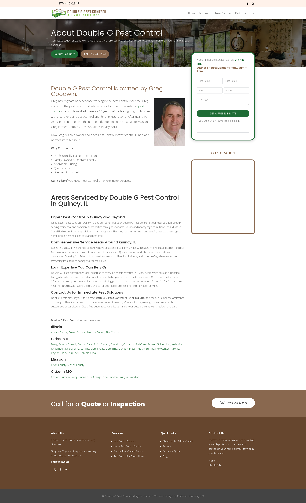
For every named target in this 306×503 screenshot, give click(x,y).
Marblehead (97, 348)
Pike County (112, 332)
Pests (238, 13)
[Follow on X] (253, 3)
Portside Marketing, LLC (190, 496)
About (248, 13)
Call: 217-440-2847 (95, 54)
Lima (76, 348)
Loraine (84, 348)
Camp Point (93, 344)
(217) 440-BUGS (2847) (233, 402)
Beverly (62, 344)
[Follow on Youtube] (66, 470)
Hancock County (95, 332)
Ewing (74, 377)
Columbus (129, 344)
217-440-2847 (68, 3)
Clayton (105, 344)
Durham (65, 377)
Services (203, 13)
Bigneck (72, 344)
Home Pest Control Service (127, 446)
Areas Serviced (223, 13)
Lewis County (58, 365)
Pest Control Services (124, 441)
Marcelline (111, 348)
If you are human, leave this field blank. (218, 120)
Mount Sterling (146, 348)
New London (110, 377)
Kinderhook (57, 348)
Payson (55, 353)
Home (191, 13)
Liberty (69, 348)
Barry (54, 344)
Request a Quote (64, 54)
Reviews (167, 446)
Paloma (175, 348)
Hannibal (83, 377)
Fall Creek (141, 344)
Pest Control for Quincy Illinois (129, 456)
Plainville (65, 353)
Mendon (123, 348)
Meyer (132, 348)
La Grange (96, 377)
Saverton (134, 377)
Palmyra (123, 377)
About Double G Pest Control (178, 441)
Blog (165, 456)
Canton (55, 377)
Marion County (75, 365)
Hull (168, 344)
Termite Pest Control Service (128, 451)
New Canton (162, 348)
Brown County (77, 332)
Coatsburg (116, 344)
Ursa (93, 353)
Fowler (152, 344)
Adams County (59, 332)
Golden (161, 344)
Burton (82, 344)
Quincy (75, 353)
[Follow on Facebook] (247, 3)
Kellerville (177, 344)
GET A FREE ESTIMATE (223, 113)
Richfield (84, 353)
